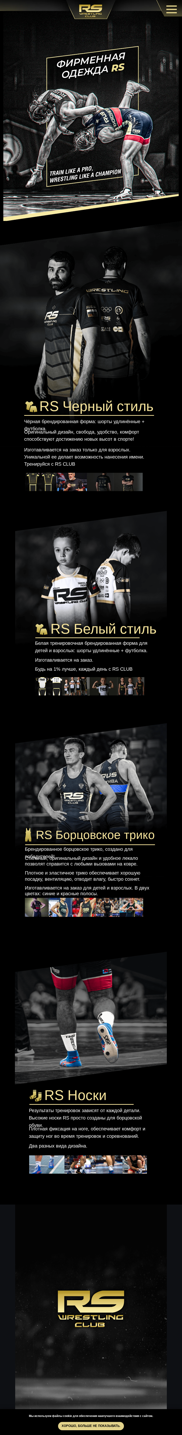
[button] (84, 482)
